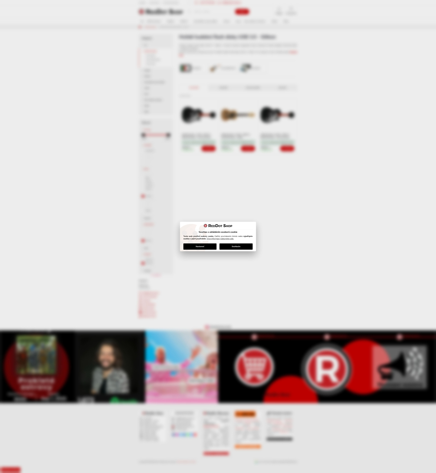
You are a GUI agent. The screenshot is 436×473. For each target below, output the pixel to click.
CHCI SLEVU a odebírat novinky (19, 457)
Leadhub (22, 467)
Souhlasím (236, 246)
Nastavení (200, 246)
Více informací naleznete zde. (220, 239)
